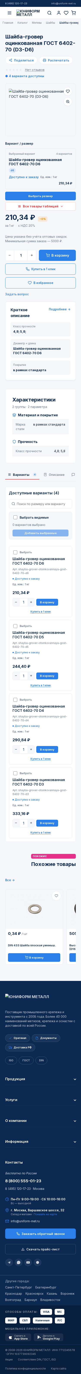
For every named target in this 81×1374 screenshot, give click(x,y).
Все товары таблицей (40, 206)
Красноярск (34, 1293)
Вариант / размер (19, 143)
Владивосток (50, 1300)
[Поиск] (49, 13)
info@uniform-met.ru (63, 3)
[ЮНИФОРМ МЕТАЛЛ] (29, 12)
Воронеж (68, 1293)
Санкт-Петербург (18, 1287)
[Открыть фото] (68, 101)
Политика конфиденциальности (25, 1368)
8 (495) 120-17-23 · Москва (24, 1188)
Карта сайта (58, 1368)
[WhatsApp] (18, 1262)
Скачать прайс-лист (43, 1249)
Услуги (11, 1100)
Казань (52, 1293)
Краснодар (13, 1293)
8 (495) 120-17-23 (16, 3)
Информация (16, 1141)
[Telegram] (9, 1262)
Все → (10, 880)
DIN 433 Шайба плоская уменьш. (32, 945)
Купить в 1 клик (43, 269)
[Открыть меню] (9, 13)
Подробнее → (59, 309)
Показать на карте (45, 1214)
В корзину (60, 255)
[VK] (37, 1262)
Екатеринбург (45, 1287)
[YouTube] (28, 1262)
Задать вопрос (17, 294)
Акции (9, 1359)
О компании (16, 1120)
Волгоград (13, 1300)
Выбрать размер (40, 196)
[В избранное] (68, 91)
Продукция (15, 1079)
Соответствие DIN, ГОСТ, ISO (37, 1359)
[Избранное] (66, 13)
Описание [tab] (57, 474)
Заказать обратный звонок (43, 1234)
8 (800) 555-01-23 (23, 1181)
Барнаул (31, 1300)
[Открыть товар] (34, 909)
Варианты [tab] (24, 474)
